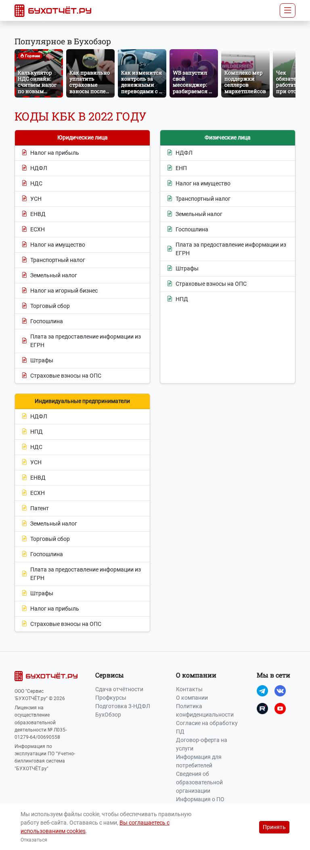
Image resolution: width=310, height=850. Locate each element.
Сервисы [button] (109, 675)
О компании (192, 697)
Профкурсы (110, 697)
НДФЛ (38, 168)
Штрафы (41, 360)
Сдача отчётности (119, 689)
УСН (36, 198)
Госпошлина (46, 321)
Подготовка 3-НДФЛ (122, 706)
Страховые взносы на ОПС (65, 375)
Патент (39, 508)
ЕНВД (38, 214)
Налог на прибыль (54, 153)
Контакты (189, 689)
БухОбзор (108, 714)
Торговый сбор (50, 306)
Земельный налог (53, 275)
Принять (274, 827)
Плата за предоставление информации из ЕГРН (85, 340)
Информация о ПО (200, 799)
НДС (36, 183)
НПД (182, 299)
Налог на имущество (57, 244)
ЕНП (181, 168)
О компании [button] (196, 675)
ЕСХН (37, 229)
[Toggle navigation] (287, 10)
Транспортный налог (57, 260)
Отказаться (34, 840)
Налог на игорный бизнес (64, 290)
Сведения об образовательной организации (199, 782)
